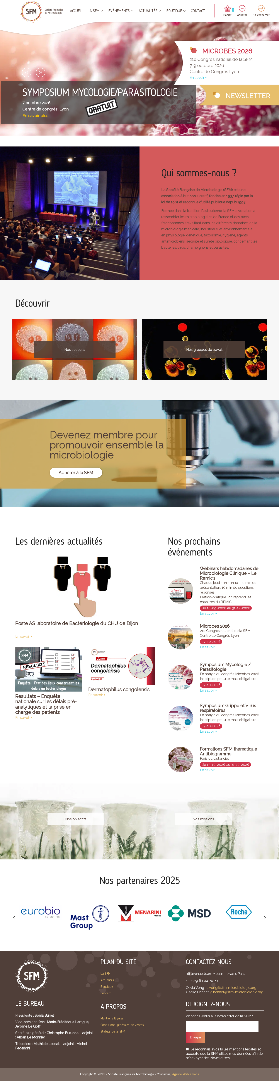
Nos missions (203, 819)
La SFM (93, 11)
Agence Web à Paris (185, 1074)
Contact (198, 11)
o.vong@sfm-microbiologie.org (231, 988)
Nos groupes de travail (204, 350)
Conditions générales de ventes (122, 1025)
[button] (14, 918)
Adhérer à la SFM (76, 472)
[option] (40, 912)
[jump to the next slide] (40, 72)
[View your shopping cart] (227, 9)
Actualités (148, 11)
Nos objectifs (76, 819)
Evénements (119, 11)
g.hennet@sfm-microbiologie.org (236, 992)
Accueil (76, 11)
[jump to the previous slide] (26, 72)
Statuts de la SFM (112, 1031)
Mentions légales (112, 1018)
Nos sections (74, 350)
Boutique (174, 11)
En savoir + (198, 78)
